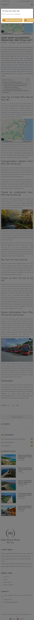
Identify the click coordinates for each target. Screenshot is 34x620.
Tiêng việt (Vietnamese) (13, 20)
